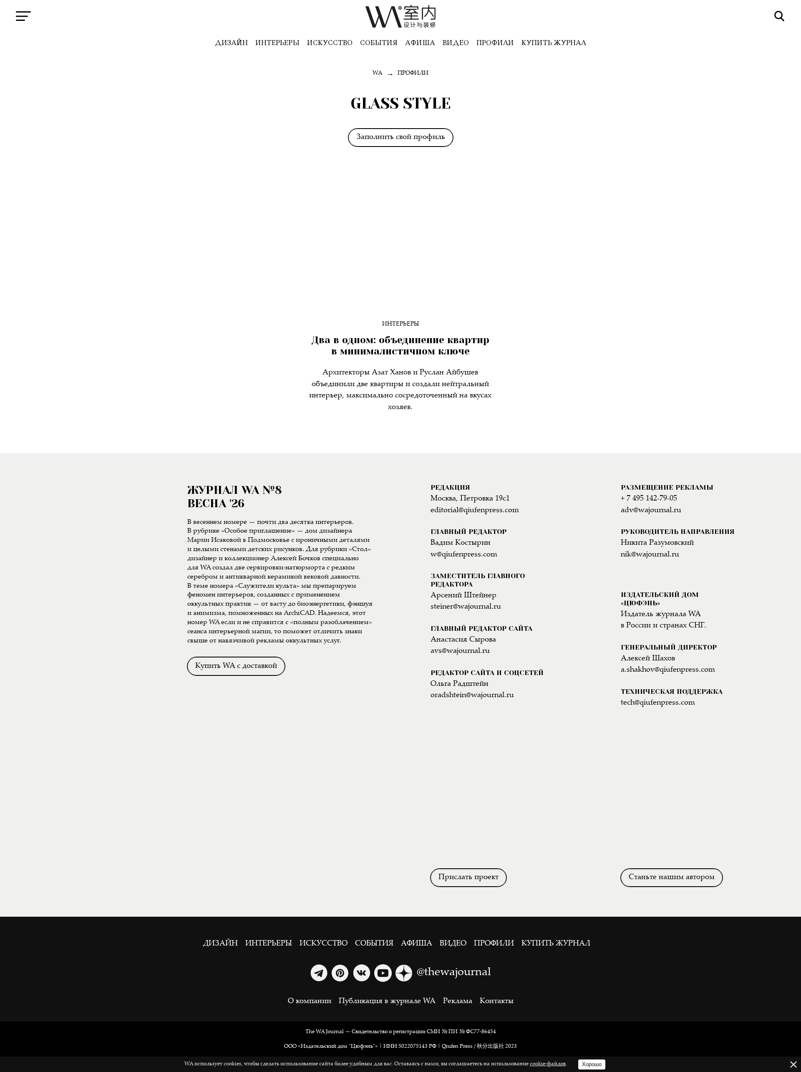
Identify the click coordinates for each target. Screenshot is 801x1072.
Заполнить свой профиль (400, 137)
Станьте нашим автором (672, 877)
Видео (456, 42)
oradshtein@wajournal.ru (472, 695)
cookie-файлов (548, 1064)
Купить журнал (553, 42)
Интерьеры (277, 42)
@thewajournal (454, 972)
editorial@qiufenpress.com (475, 510)
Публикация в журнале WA (387, 1001)
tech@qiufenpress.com (658, 703)
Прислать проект (468, 877)
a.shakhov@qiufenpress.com (668, 670)
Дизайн (231, 42)
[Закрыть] (793, 1064)
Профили (495, 42)
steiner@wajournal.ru (466, 607)
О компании (309, 1001)
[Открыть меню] (23, 16)
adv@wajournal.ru (651, 510)
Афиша (420, 42)
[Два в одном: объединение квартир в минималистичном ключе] (400, 245)
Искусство (330, 42)
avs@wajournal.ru (460, 651)
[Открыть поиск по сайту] (779, 16)
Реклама (457, 1001)
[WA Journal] (401, 16)
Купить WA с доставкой (236, 666)
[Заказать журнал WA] (94, 584)
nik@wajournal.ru (650, 555)
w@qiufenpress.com (464, 555)
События (379, 42)
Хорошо (592, 1064)
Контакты (497, 1001)
